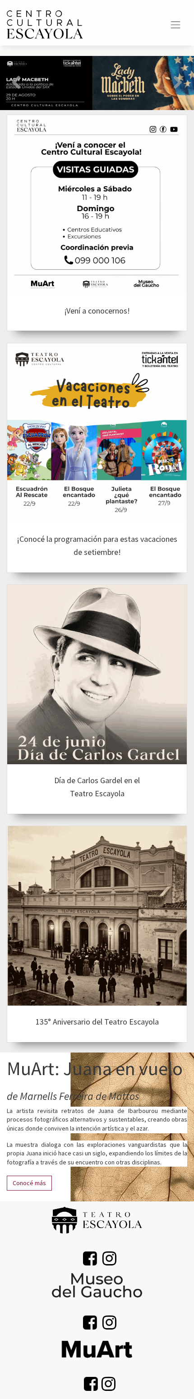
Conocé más (29, 1183)
